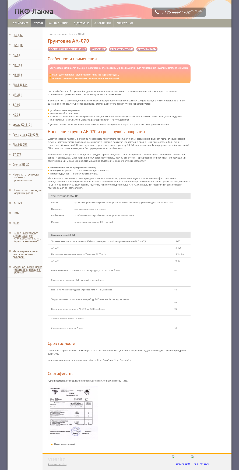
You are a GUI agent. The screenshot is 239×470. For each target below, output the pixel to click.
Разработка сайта (57, 464)
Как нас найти (58, 23)
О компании (102, 23)
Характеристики (121, 49)
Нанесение (98, 49)
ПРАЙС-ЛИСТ (20, 23)
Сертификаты (147, 49)
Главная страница (57, 34)
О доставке (81, 23)
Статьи (38, 23)
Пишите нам (125, 23)
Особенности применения (67, 49)
